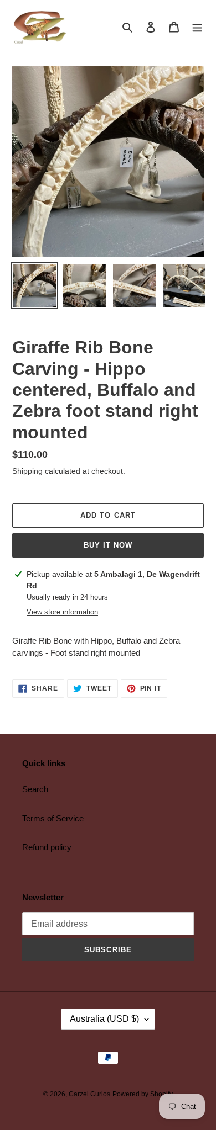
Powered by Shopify (142, 1094)
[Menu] (197, 27)
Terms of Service (53, 818)
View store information (62, 612)
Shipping (27, 470)
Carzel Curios (89, 1094)
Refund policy (46, 847)
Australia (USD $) (104, 1018)
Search (35, 789)
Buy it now (108, 545)
